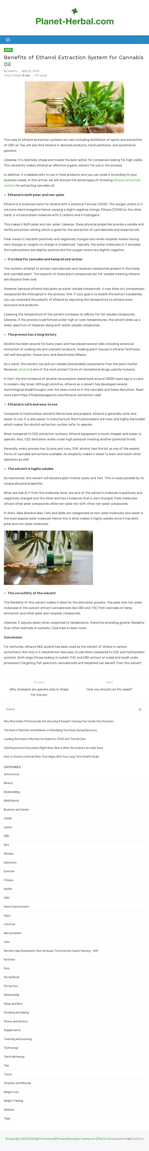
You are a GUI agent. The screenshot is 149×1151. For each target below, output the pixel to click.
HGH (6, 898)
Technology (11, 1048)
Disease (9, 853)
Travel (8, 1074)
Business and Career (16, 809)
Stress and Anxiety (16, 1021)
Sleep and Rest (13, 1004)
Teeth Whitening (14, 1056)
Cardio (8, 818)
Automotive (11, 774)
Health (8, 889)
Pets (7, 968)
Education (10, 862)
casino (8, 827)
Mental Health (12, 933)
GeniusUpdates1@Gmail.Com (125, 1139)
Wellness (9, 1109)
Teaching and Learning (18, 1039)
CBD (6, 836)
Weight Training (13, 1101)
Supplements (12, 1030)
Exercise (9, 871)
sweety (12, 71)
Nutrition (9, 959)
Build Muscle (11, 800)
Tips (6, 1065)
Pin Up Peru (11, 986)
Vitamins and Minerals (17, 1083)
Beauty (8, 783)
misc (8, 49)
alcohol (24, 369)
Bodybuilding (12, 792)
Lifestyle (9, 924)
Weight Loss (11, 1092)
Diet (6, 845)
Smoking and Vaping (16, 1012)
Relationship (11, 995)
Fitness (8, 880)
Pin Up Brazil (11, 977)
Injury (7, 915)
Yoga (7, 1118)
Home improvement (16, 906)
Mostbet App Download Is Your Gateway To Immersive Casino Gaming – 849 (51, 951)
